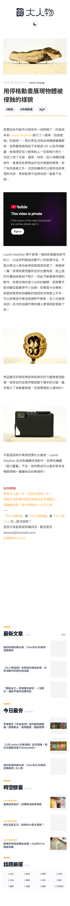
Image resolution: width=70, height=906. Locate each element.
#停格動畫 (26, 109)
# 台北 (11, 873)
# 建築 (11, 886)
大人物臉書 (38, 516)
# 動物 (27, 880)
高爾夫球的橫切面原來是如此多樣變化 (29, 499)
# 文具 (11, 880)
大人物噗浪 (14, 516)
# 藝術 (27, 873)
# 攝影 (43, 886)
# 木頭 (59, 873)
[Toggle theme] (35, 24)
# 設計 (59, 880)
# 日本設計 (59, 886)
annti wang (37, 82)
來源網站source (14, 538)
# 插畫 (27, 886)
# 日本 (43, 880)
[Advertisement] (35, 580)
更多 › (64, 634)
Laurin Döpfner (21, 135)
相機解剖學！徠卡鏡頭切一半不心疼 (27, 504)
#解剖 (9, 109)
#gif (42, 109)
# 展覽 (43, 873)
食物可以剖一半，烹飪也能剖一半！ (27, 493)
